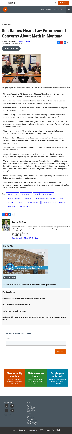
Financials (30, 419)
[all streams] (69, 9)
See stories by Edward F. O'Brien (25, 238)
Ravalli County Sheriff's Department (54, 202)
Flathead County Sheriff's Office (45, 198)
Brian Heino (11, 206)
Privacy (29, 411)
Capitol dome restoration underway (14, 311)
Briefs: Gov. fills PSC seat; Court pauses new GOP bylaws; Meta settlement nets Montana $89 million (34, 318)
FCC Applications (32, 421)
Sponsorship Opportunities (31, 409)
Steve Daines (26, 194)
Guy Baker (11, 202)
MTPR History (31, 407)
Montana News (6, 24)
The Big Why (8, 246)
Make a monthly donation (14, 374)
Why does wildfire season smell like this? (16, 305)
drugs (20, 202)
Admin (29, 413)
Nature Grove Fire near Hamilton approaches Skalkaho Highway (23, 298)
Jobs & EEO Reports (33, 424)
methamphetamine (33, 202)
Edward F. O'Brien (24, 41)
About (28, 402)
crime (61, 198)
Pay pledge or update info (57, 374)
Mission (29, 405)
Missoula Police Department (43, 194)
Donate (64, 3)
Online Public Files (32, 422)
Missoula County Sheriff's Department (19, 198)
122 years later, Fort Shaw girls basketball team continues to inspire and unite (29, 285)
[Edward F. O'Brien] (6, 225)
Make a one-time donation (36, 374)
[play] (5, 9)
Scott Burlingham (25, 206)
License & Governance (30, 417)
